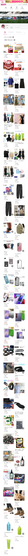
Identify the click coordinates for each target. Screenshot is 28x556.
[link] (8, 48)
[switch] (13, 37)
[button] (3, 26)
